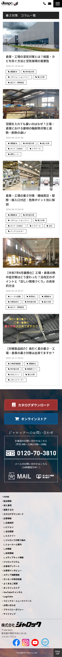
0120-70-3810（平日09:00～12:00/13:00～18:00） (45, 3)
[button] (57, 3)
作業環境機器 (15, 363)
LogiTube (8, 596)
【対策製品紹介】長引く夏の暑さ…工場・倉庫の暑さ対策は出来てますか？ (30, 350)
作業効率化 (14, 301)
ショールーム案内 (13, 544)
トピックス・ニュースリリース (17, 600)
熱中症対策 (29, 71)
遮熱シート (14, 154)
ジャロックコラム (11, 561)
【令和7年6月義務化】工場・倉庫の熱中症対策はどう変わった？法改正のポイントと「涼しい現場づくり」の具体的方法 (30, 279)
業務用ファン (32, 369)
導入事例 (7, 505)
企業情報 (7, 518)
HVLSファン (14, 374)
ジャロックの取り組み (15, 540)
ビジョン (9, 527)
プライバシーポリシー (13, 609)
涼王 (50, 226)
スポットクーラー (17, 380)
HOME (6, 496)
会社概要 (9, 531)
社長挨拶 (9, 522)
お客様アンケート (11, 566)
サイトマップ (9, 613)
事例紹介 (32, 296)
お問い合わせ (50, 4)
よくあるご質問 (10, 583)
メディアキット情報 (14, 557)
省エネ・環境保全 (17, 82)
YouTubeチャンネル (12, 592)
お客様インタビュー (12, 570)
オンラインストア (34, 418)
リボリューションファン (19, 77)
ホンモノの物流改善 (12, 579)
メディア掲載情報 (11, 574)
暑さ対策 (40, 77)
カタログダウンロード (34, 405)
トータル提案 (15, 296)
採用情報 (9, 553)
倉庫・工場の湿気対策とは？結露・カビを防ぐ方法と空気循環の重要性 (30, 58)
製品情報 (7, 501)
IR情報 (8, 548)
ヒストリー (10, 535)
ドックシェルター (17, 231)
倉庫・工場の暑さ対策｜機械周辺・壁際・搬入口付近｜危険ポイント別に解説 (30, 199)
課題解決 (13, 71)
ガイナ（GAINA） (17, 148)
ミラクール (36, 148)
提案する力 (8, 509)
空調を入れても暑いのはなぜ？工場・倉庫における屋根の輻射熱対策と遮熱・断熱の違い (30, 128)
